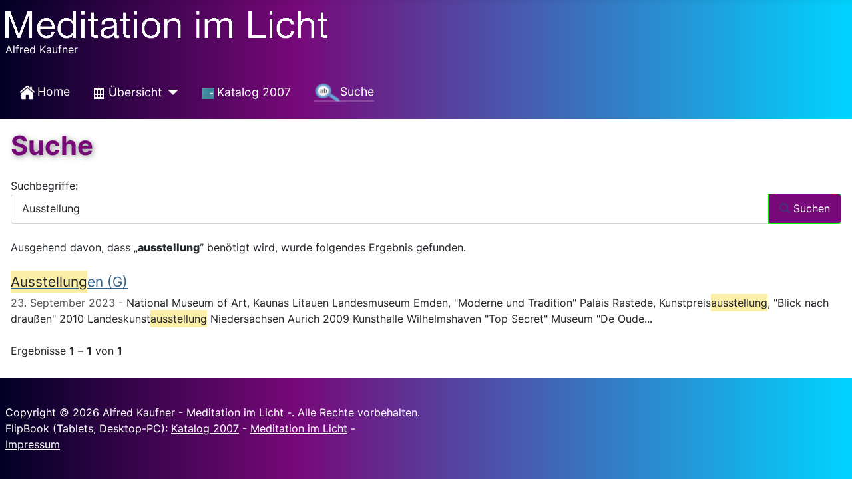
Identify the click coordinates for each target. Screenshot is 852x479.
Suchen (810, 208)
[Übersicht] (170, 92)
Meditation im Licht (298, 428)
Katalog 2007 (205, 428)
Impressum (32, 444)
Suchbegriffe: (44, 185)
